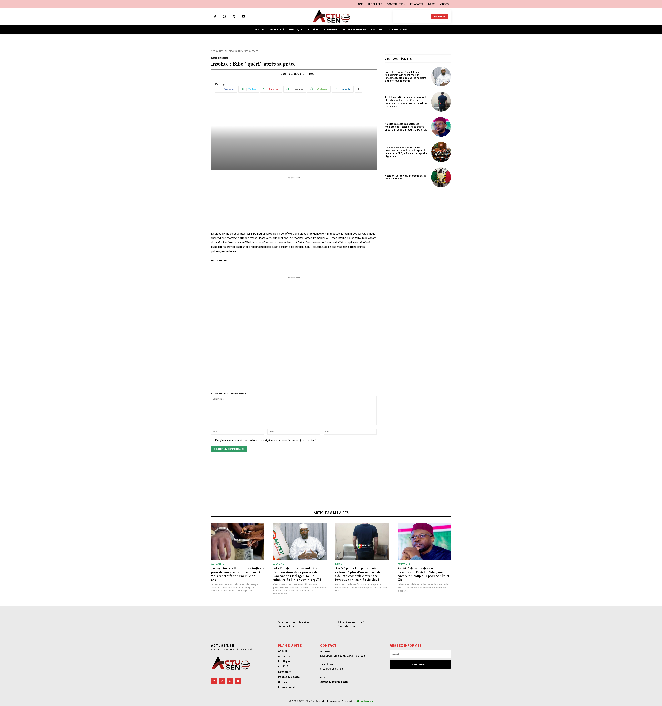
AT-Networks (364, 701)
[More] (358, 89)
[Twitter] (234, 17)
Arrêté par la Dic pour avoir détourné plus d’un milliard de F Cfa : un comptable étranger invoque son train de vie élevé (406, 101)
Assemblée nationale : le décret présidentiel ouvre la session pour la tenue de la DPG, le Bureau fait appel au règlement (406, 152)
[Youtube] (243, 17)
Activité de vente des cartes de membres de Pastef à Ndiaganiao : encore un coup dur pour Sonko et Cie (406, 127)
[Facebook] (215, 17)
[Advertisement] (294, 204)
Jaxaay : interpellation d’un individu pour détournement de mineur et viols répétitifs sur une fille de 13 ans (237, 574)
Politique (223, 58)
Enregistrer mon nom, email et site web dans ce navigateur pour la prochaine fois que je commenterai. (265, 440)
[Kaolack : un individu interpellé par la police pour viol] (441, 177)
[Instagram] (224, 17)
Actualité (217, 564)
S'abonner (418, 664)
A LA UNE (278, 564)
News (214, 51)
